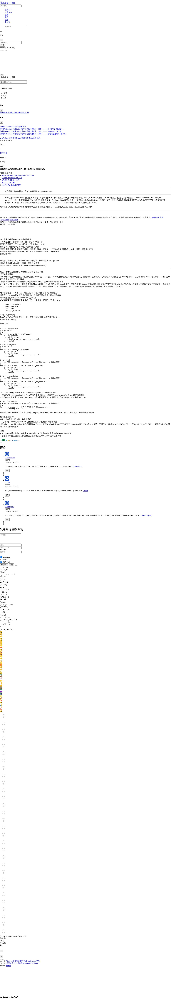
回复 (7, 470)
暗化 (13, 67)
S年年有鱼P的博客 (7, 3)
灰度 (18, 67)
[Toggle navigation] (1, 31)
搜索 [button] (2, 82)
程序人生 (24, 113)
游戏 (16, 113)
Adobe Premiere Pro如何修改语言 (13, 126)
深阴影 (9, 62)
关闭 (2, 67)
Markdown (7, 557)
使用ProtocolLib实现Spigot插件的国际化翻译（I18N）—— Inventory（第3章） (31, 131)
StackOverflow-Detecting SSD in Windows (18, 175)
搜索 (2, 45)
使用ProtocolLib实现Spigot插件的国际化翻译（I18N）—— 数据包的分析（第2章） (33, 134)
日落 (7, 67)
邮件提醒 (6, 562)
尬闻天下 (4, 113)
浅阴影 (3, 62)
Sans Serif (4, 57)
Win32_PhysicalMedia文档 (12, 178)
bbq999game (9, 507)
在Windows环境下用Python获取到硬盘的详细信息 (20, 138)
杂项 (11, 113)
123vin (7, 482)
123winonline (10, 458)
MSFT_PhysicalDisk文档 (11, 185)
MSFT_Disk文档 (8, 183)
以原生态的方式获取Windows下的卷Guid (22, 963)
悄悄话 (5, 560)
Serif (11, 57)
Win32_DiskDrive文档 (10, 180)
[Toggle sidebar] (1, 1)
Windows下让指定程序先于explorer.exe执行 (23, 961)
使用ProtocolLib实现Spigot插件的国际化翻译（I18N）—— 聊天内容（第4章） (31, 129)
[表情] (16, 565)
